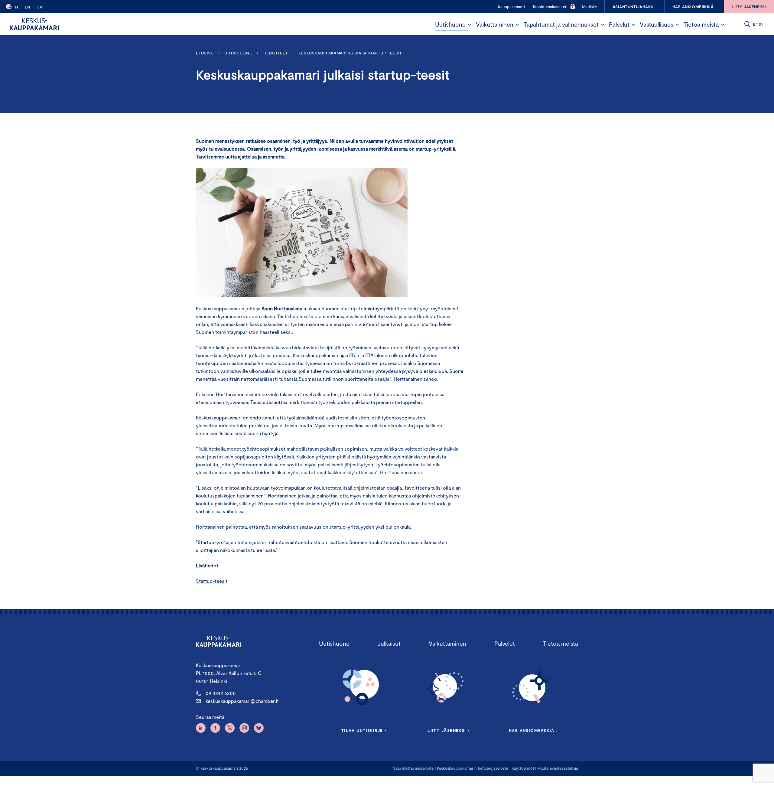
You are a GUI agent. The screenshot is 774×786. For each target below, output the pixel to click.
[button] (470, 25)
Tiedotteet (275, 53)
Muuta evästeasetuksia (557, 768)
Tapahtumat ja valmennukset (561, 24)
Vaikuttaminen (494, 24)
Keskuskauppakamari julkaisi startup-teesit (350, 53)
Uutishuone (450, 24)
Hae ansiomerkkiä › (533, 730)
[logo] (34, 24)
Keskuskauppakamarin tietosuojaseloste (472, 768)
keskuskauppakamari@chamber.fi (242, 701)
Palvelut (619, 24)
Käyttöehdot (523, 768)
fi (16, 7)
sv (39, 7)
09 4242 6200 (221, 693)
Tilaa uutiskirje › (363, 730)
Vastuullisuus (656, 24)
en (27, 7)
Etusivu (205, 53)
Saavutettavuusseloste (413, 768)
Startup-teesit (211, 581)
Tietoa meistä (701, 24)
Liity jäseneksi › (448, 730)
